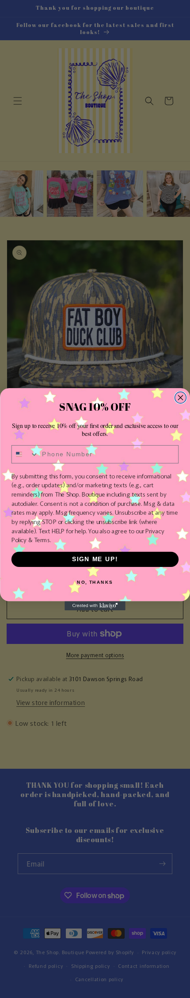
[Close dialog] (180, 397)
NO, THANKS (95, 582)
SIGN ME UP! (95, 559)
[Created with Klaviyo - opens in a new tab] (95, 605)
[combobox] (25, 454)
